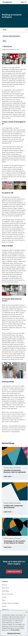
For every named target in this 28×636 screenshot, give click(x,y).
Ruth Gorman (8, 46)
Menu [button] (22, 2)
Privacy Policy (15, 630)
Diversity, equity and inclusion (11, 36)
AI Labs (4, 597)
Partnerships (5, 591)
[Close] (26, 612)
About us (4, 585)
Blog (4, 41)
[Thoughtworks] (7, 2)
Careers (4, 606)
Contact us (5, 609)
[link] (14, 571)
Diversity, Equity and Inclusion (10, 603)
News (3, 600)
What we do (5, 588)
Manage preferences (14, 633)
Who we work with (7, 594)
